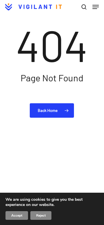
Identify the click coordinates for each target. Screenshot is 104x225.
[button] (95, 7)
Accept (16, 215)
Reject (41, 215)
